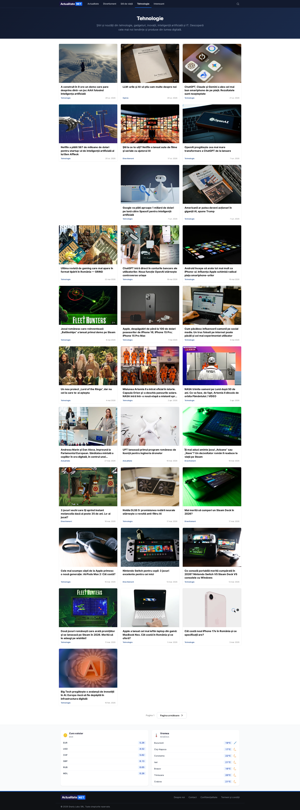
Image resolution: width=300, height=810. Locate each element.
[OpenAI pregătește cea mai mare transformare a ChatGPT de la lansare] (212, 124)
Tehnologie (143, 3)
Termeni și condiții (230, 797)
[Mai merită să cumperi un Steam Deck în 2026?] (212, 487)
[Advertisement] (88, 187)
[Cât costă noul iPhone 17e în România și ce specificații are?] (212, 608)
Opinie (126, 98)
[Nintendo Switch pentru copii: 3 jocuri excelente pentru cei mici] (150, 547)
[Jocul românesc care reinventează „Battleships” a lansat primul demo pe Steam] (88, 305)
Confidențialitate (208, 797)
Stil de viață (127, 3)
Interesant (159, 3)
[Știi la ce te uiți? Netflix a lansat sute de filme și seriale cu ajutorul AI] (150, 124)
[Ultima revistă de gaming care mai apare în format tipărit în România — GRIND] (88, 245)
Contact (193, 797)
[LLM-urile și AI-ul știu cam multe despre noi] (150, 63)
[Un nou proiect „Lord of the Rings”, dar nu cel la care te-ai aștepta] (88, 366)
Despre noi (179, 797)
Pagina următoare (169, 715)
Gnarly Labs (74, 806)
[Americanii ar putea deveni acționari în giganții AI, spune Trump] (212, 185)
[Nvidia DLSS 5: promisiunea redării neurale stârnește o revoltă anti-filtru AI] (150, 487)
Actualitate (70, 4)
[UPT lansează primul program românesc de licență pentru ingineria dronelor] (150, 427)
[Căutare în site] (238, 4)
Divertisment (109, 3)
